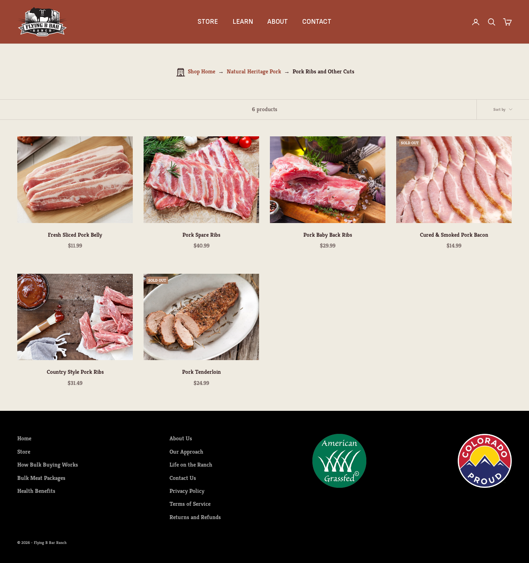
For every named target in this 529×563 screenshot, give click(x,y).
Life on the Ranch (190, 464)
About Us (180, 438)
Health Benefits (36, 491)
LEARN (242, 22)
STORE (208, 22)
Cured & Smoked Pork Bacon (454, 234)
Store (23, 451)
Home (24, 438)
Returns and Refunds (195, 517)
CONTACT (316, 22)
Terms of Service (190, 504)
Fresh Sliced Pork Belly (75, 234)
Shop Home (201, 71)
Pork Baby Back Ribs (327, 234)
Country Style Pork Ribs (75, 371)
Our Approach (186, 451)
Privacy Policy (186, 491)
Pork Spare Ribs (201, 234)
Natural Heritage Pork (254, 71)
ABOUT (277, 22)
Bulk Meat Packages (41, 478)
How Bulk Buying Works (47, 464)
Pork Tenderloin (201, 371)
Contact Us (182, 478)
